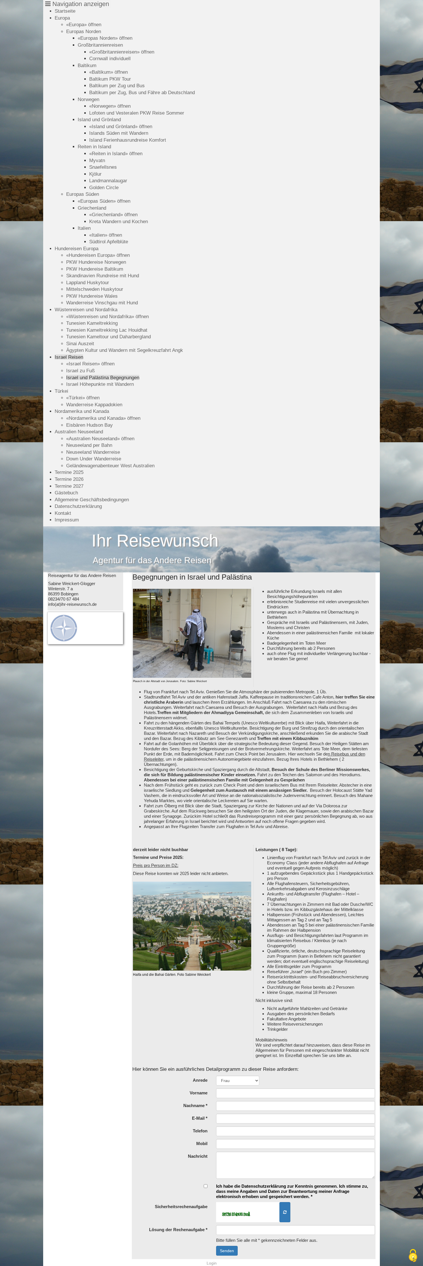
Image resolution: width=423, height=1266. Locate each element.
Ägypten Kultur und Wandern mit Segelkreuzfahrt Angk (124, 350)
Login (212, 1263)
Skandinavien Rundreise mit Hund (102, 275)
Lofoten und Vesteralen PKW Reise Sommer (136, 112)
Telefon (200, 1130)
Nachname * (195, 1105)
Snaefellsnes (103, 167)
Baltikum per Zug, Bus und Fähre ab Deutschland (142, 92)
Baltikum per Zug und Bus (117, 85)
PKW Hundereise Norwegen (96, 262)
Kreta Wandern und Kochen (118, 221)
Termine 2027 (69, 486)
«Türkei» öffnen (83, 397)
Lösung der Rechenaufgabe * (178, 1229)
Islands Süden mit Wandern (118, 133)
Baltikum (87, 65)
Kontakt (63, 513)
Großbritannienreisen (100, 45)
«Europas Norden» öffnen (105, 38)
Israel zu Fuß (80, 370)
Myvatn (97, 160)
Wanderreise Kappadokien (94, 404)
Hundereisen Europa (76, 248)
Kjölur (95, 173)
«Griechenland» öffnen (113, 214)
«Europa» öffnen (83, 24)
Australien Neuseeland (79, 431)
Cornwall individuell (110, 58)
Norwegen (88, 99)
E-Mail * (199, 1118)
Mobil (201, 1143)
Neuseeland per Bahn (89, 445)
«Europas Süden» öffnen (104, 201)
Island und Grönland (99, 119)
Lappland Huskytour (87, 282)
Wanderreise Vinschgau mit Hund (102, 302)
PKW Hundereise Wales (92, 296)
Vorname (198, 1092)
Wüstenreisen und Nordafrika (86, 309)
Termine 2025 (69, 472)
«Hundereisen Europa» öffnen (98, 255)
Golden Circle (104, 187)
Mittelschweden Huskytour (94, 289)
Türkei (61, 391)
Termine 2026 (69, 479)
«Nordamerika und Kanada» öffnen (103, 418)
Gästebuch (66, 492)
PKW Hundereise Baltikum (94, 269)
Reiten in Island (94, 146)
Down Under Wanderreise (93, 458)
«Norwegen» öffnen (110, 106)
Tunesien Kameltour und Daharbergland (108, 336)
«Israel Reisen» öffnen (90, 363)
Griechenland (92, 207)
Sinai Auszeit (80, 343)
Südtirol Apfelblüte (108, 241)
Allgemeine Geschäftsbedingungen (92, 499)
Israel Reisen (69, 357)
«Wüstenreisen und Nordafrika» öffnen (107, 316)
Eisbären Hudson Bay (89, 425)
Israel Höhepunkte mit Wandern (100, 384)
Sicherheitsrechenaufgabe (181, 1206)
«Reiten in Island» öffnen (115, 153)
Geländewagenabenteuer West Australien (110, 465)
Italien (84, 228)
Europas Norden (83, 31)
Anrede (200, 1080)
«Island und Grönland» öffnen (120, 126)
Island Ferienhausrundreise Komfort (127, 140)
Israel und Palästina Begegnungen (102, 377)
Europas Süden (82, 194)
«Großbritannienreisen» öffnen (121, 51)
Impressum (67, 519)
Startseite (65, 11)
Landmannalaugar (108, 180)
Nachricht (197, 1156)
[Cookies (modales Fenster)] (413, 1256)
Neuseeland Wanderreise (93, 452)
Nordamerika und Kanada (82, 411)
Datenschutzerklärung (78, 506)
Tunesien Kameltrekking (92, 323)
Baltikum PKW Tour (110, 78)
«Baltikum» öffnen (108, 72)
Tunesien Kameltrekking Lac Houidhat (106, 330)
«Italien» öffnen (105, 235)
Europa (62, 17)
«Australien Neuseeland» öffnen (100, 438)
